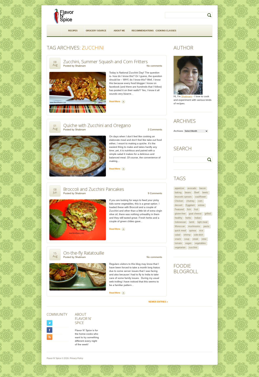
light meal (202, 222)
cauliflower (200, 196)
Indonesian (180, 222)
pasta (206, 226)
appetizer (179, 188)
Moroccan (180, 226)
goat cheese (195, 213)
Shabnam (80, 65)
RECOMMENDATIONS (143, 30)
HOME (54, 30)
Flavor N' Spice (54, 358)
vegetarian (180, 247)
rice (201, 230)
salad (177, 234)
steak (195, 239)
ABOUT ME (119, 30)
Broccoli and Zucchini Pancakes (93, 189)
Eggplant (190, 205)
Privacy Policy (76, 358)
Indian (198, 218)
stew (204, 239)
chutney (190, 201)
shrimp (187, 234)
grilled (208, 213)
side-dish (198, 234)
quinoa (192, 230)
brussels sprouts (183, 196)
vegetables (200, 243)
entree (201, 205)
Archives (178, 130)
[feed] (58, 337)
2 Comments (155, 129)
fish (189, 209)
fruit (196, 209)
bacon (202, 188)
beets (205, 192)
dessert (178, 205)
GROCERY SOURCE (96, 30)
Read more (114, 101)
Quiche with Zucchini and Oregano (97, 125)
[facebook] (54, 330)
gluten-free (180, 213)
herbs (188, 218)
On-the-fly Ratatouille (83, 252)
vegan (188, 243)
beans (188, 192)
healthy (178, 218)
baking (178, 192)
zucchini (193, 247)
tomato (178, 243)
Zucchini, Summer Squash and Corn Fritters (105, 61)
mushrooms (194, 226)
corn (200, 201)
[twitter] (58, 323)
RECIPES (73, 30)
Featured (179, 209)
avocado (191, 188)
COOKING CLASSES (166, 30)
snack (178, 239)
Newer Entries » (158, 302)
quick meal (180, 230)
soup (186, 239)
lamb (191, 222)
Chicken (179, 201)
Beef (196, 192)
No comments (154, 65)
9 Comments (155, 193)
